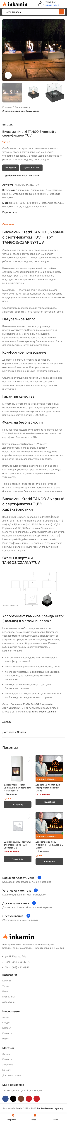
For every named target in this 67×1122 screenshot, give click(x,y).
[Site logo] (14, 3)
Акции (5, 1017)
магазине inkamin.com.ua (41, 711)
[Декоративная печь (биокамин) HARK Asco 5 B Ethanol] (49, 825)
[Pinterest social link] (26, 212)
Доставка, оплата (11, 1075)
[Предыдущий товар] (4, 118)
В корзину (10, 167)
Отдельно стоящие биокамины (20, 111)
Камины (6, 980)
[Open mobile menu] (63, 4)
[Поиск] (61, 11)
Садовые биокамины (35, 206)
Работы (6, 1038)
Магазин (6, 1070)
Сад (19, 206)
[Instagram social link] (21, 1099)
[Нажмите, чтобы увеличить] (8, 75)
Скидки (6, 1022)
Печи (5, 991)
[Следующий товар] (12, 118)
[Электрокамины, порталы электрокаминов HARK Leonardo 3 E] (17, 825)
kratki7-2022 (18, 202)
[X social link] (22, 212)
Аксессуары (9, 1002)
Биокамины (21, 107)
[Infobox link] (48, 3)
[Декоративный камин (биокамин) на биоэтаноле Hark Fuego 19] (17, 768)
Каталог (6, 1028)
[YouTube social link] (29, 1099)
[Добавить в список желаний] (27, 759)
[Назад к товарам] (8, 118)
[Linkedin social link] (30, 212)
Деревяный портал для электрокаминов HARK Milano (48, 788)
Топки (5, 986)
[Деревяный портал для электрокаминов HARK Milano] (49, 768)
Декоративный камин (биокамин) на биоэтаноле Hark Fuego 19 (17, 788)
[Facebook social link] (19, 212)
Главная (7, 107)
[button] (5, 50)
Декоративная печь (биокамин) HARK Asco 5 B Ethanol (49, 845)
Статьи (6, 1054)
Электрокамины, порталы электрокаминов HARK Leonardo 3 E (17, 845)
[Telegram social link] (33, 212)
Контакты (7, 1033)
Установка (7, 1064)
